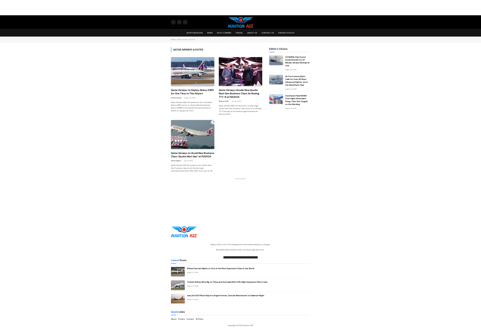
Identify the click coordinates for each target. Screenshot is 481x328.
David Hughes (176, 161)
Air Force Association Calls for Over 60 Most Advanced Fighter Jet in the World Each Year (296, 80)
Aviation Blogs (195, 33)
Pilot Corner (224, 33)
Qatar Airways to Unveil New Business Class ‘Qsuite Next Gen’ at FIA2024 (192, 154)
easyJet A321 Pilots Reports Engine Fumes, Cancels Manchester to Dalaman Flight (225, 295)
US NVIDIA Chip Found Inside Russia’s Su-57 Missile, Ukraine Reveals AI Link (297, 61)
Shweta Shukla (176, 98)
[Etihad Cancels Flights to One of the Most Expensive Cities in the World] (178, 271)
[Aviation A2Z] (240, 22)
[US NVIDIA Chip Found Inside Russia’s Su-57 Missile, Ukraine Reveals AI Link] (276, 60)
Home (173, 39)
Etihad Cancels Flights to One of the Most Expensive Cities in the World (220, 268)
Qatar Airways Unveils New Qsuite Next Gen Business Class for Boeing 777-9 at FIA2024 (239, 93)
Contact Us (267, 33)
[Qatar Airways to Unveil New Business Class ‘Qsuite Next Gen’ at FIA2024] (192, 134)
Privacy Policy (286, 33)
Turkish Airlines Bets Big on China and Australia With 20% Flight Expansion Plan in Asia (227, 282)
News (210, 33)
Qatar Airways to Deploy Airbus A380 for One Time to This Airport (192, 91)
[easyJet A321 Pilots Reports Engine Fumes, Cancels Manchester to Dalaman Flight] (178, 298)
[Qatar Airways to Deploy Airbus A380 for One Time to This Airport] (192, 71)
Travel (239, 33)
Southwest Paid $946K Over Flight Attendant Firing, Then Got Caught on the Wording (296, 100)
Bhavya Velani (224, 101)
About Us (252, 33)
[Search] (309, 33)
